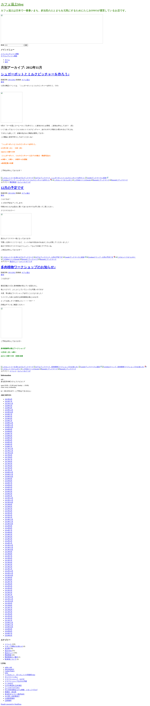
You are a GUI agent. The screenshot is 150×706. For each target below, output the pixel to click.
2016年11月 (9, 474)
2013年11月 (9, 547)
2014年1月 (8, 543)
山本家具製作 (10, 698)
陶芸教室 (13, 182)
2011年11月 (9, 599)
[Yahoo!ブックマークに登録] (51, 180)
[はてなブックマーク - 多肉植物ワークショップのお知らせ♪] (56, 367)
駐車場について (10, 659)
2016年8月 (8, 481)
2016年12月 (9, 472)
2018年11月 (9, 425)
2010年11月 (9, 625)
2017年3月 (8, 468)
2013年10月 (9, 549)
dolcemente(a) (9, 669)
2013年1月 (8, 569)
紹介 (6, 62)
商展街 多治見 (10, 692)
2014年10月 (9, 524)
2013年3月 (8, 564)
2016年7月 (8, 483)
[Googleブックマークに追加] (95, 178)
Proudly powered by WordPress (11, 704)
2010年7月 (8, 633)
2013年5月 (8, 560)
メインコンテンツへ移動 (10, 54)
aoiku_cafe (8, 667)
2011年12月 (9, 597)
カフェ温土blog (12, 4)
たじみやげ (9, 683)
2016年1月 (8, 496)
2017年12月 (9, 448)
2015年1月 (8, 517)
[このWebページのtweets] (81, 180)
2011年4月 (8, 614)
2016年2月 (8, 494)
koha (6, 673)
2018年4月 (8, 440)
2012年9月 (8, 577)
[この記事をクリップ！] (107, 178)
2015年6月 (8, 506)
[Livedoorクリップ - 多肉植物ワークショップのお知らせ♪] (123, 367)
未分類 (7, 648)
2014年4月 (8, 537)
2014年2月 (8, 541)
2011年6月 (8, 610)
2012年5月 (8, 586)
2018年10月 (9, 427)
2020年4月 (8, 408)
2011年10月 (9, 601)
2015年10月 (9, 502)
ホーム (7, 60)
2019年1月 (8, 421)
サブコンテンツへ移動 (9, 56)
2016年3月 (8, 491)
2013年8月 (8, 554)
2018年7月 (8, 433)
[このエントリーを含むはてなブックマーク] (17, 178)
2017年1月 (8, 470)
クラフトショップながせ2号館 (16, 681)
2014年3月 (8, 539)
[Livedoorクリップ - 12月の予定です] (100, 257)
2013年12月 (9, 545)
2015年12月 (9, 498)
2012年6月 (8, 584)
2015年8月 (8, 504)
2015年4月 (8, 511)
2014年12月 (9, 519)
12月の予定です (12, 188)
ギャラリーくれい (11, 677)
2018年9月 (8, 429)
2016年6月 (8, 485)
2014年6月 (8, 532)
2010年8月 (8, 631)
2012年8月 (8, 580)
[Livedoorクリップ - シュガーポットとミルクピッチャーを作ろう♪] (25, 180)
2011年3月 (8, 616)
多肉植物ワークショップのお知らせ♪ (28, 267)
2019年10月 (9, 412)
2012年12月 (9, 571)
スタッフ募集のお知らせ (14, 646)
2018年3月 (8, 442)
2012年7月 (8, 582)
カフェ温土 (26, 80)
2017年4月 (8, 466)
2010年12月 (9, 622)
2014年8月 (8, 528)
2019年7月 (8, 414)
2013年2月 (8, 567)
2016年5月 (8, 487)
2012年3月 (8, 590)
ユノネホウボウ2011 (12, 688)
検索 (2, 45)
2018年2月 (8, 444)
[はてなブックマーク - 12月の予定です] (48, 257)
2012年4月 (8, 588)
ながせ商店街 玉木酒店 (13, 685)
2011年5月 (8, 612)
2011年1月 (8, 620)
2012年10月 (9, 575)
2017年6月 (8, 461)
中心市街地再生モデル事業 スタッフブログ (21, 690)
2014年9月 (8, 526)
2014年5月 (8, 534)
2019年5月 (8, 416)
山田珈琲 (8, 700)
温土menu (8, 650)
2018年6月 (8, 436)
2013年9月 (8, 552)
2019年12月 (9, 410)
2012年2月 (8, 592)
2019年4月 (8, 418)
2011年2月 (8, 618)
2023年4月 (8, 399)
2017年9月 (8, 455)
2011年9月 (8, 603)
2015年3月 (8, 513)
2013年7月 (8, 556)
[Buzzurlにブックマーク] (100, 180)
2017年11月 (9, 451)
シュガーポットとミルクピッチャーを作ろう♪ (35, 74)
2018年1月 (8, 446)
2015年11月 (9, 500)
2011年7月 (8, 607)
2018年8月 (8, 431)
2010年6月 (8, 635)
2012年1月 (8, 595)
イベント (13, 371)
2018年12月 (9, 423)
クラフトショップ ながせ (14, 679)
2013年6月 (8, 558)
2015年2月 (8, 515)
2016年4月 (8, 489)
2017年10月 (9, 453)
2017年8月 (8, 457)
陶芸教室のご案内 (11, 657)
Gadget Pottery (10, 671)
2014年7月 (8, 530)
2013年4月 (8, 562)
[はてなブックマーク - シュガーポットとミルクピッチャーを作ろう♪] (59, 178)
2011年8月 (8, 605)
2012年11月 (9, 573)
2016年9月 (8, 479)
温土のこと (14, 261)
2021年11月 (9, 403)
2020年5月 (8, 406)
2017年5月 (8, 464)
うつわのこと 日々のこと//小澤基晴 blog (20, 675)
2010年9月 (8, 629)
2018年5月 (8, 438)
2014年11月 (9, 522)
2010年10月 (9, 627)
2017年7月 (8, 459)
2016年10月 (9, 476)
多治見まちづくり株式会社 (14, 694)
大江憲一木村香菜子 (12, 696)
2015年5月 (8, 509)
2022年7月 (8, 401)
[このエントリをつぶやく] (62, 180)
